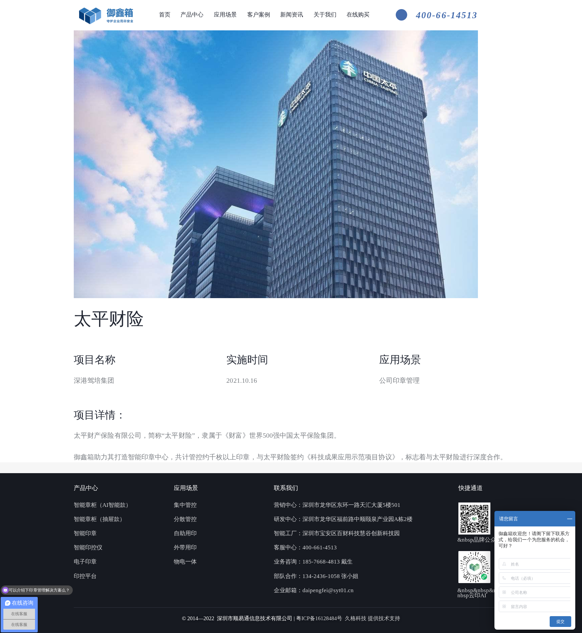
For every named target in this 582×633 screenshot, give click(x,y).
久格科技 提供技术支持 (372, 618)
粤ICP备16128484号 (320, 618)
